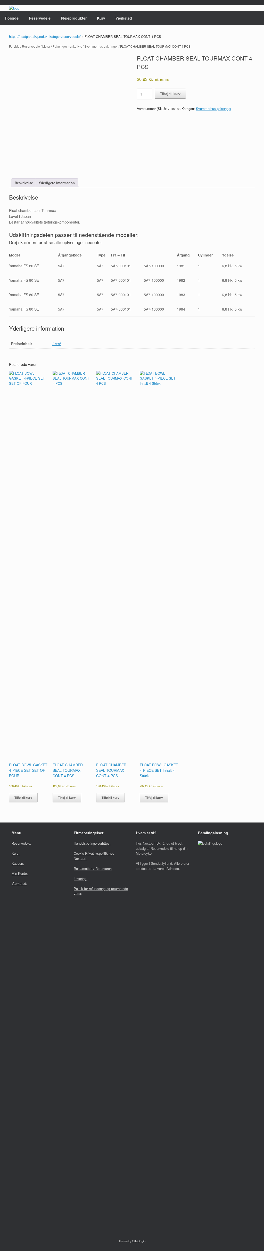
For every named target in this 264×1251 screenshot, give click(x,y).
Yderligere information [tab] (57, 182)
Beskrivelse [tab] (24, 182)
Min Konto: (20, 873)
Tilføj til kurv (170, 93)
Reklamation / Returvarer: (93, 868)
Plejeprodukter (74, 18)
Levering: (80, 878)
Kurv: (16, 853)
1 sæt (56, 343)
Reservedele (40, 18)
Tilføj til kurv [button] (23, 797)
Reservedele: (21, 843)
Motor (46, 46)
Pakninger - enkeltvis (67, 46)
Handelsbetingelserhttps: (92, 843)
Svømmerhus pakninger (101, 46)
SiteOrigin (138, 1241)
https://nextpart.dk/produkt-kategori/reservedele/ (45, 36)
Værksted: (19, 883)
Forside (12, 18)
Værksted (124, 18)
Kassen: (18, 863)
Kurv (101, 18)
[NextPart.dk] (14, 8)
